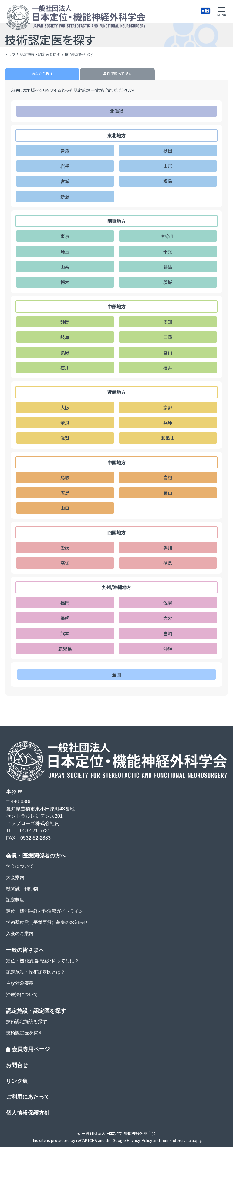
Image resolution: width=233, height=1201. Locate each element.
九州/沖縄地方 (116, 587)
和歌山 (168, 438)
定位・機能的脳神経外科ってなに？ (42, 960)
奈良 (64, 422)
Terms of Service (176, 1140)
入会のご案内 (19, 933)
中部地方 (116, 306)
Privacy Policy (139, 1140)
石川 (64, 367)
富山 (167, 352)
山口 (64, 508)
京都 (167, 407)
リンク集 (17, 1081)
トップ (10, 54)
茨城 (167, 282)
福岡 (64, 602)
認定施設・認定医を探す (40, 54)
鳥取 (64, 477)
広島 (64, 493)
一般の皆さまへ (25, 950)
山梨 (64, 266)
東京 (64, 236)
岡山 (167, 493)
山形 (167, 166)
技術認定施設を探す (26, 1021)
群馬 (167, 266)
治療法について (22, 994)
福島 (167, 181)
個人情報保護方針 (28, 1113)
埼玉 (64, 251)
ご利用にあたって (28, 1097)
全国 (116, 674)
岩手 (64, 166)
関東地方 (116, 221)
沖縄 (167, 649)
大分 (167, 618)
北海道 (116, 111)
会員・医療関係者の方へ (36, 856)
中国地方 (116, 462)
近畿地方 (116, 392)
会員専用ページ (30, 1049)
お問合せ (17, 1065)
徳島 (167, 563)
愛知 (167, 322)
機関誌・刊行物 (22, 888)
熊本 (64, 633)
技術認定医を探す (24, 1032)
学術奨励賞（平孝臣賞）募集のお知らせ (47, 922)
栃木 (64, 282)
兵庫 (167, 422)
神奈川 (168, 236)
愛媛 (64, 548)
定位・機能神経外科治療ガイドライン (44, 911)
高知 (64, 563)
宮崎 (167, 633)
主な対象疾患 (19, 983)
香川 (167, 548)
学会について (19, 866)
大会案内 (15, 877)
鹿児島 (65, 649)
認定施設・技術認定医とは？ (35, 972)
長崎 (64, 618)
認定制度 (15, 899)
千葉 (167, 251)
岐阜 (64, 337)
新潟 (64, 196)
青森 (64, 150)
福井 (167, 367)
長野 (64, 352)
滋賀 (64, 438)
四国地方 (116, 532)
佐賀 (167, 602)
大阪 (64, 407)
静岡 (64, 322)
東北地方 (116, 135)
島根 (167, 477)
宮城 (64, 181)
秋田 (167, 150)
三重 (167, 337)
